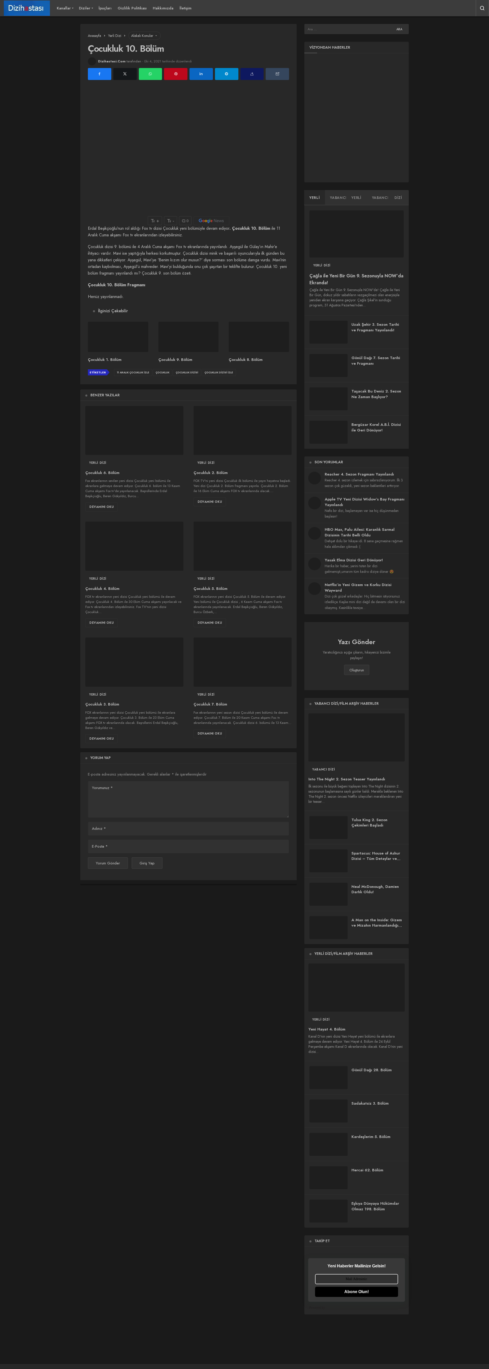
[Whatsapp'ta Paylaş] (150, 74)
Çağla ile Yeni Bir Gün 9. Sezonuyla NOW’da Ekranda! (356, 279)
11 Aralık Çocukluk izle (133, 372)
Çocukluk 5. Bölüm (210, 588)
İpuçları (105, 8)
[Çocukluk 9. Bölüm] (188, 337)
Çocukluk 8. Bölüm (246, 359)
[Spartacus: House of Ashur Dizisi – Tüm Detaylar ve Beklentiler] (328, 860)
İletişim (186, 8)
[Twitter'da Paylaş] (125, 74)
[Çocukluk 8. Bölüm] (259, 337)
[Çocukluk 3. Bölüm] (134, 662)
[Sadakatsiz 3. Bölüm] (328, 1111)
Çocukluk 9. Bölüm (175, 359)
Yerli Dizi (97, 462)
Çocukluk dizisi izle (219, 372)
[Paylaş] (252, 74)
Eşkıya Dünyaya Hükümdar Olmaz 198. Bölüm (375, 1206)
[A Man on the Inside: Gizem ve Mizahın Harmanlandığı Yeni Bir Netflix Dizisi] (328, 927)
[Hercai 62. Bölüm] (328, 1177)
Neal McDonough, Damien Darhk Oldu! (375, 889)
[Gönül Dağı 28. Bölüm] (328, 1077)
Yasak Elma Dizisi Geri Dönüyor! (354, 560)
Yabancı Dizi (323, 769)
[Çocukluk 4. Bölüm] (134, 546)
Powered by (317, 1307)
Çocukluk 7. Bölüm (210, 704)
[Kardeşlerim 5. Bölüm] (328, 1144)
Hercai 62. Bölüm (367, 1170)
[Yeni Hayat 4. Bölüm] (356, 988)
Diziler (84, 8)
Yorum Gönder (108, 863)
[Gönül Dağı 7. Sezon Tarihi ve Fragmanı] (328, 365)
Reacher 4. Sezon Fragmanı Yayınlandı (359, 474)
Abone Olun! (356, 1292)
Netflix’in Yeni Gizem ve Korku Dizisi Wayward (358, 587)
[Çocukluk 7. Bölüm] (243, 662)
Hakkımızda (163, 8)
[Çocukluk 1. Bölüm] (118, 337)
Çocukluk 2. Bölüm (211, 473)
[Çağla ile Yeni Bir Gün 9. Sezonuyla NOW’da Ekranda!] (356, 233)
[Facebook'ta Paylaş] (99, 74)
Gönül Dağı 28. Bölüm (371, 1070)
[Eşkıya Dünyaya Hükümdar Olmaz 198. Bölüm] (328, 1211)
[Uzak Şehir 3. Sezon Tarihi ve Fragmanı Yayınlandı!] (328, 332)
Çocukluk (162, 372)
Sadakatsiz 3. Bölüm (370, 1103)
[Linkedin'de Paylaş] (201, 74)
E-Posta (100, 846)
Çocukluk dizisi (187, 372)
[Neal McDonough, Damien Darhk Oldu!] (328, 894)
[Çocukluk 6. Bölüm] (134, 430)
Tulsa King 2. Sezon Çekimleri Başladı (369, 822)
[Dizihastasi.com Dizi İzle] (27, 8)
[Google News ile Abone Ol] (211, 220)
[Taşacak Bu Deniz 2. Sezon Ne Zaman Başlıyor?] (328, 398)
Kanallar (64, 8)
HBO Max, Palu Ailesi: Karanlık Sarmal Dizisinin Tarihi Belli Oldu (360, 532)
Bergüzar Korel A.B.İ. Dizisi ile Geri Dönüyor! (376, 427)
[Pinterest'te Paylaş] (175, 74)
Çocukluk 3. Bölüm (102, 704)
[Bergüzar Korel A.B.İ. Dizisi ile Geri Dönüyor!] (328, 432)
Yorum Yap (100, 757)
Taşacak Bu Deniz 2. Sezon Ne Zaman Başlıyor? (376, 394)
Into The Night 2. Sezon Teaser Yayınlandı (346, 779)
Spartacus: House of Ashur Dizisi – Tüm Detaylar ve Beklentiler (375, 858)
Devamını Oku (101, 507)
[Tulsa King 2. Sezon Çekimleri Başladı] (328, 827)
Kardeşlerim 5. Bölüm (370, 1137)
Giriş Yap (147, 863)
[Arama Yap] (482, 8)
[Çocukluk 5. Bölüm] (243, 546)
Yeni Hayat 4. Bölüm (326, 1029)
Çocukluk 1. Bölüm (104, 359)
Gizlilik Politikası (132, 8)
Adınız (99, 828)
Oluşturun (356, 670)
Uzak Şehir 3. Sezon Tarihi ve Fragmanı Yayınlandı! (375, 327)
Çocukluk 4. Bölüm (102, 588)
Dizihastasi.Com (112, 61)
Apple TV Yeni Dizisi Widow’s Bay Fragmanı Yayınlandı (364, 502)
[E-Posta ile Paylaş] (277, 74)
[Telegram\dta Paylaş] (226, 74)
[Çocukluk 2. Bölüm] (243, 430)
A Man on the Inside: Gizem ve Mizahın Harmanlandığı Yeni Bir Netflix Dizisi (376, 925)
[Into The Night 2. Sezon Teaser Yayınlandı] (356, 737)
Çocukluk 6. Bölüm (102, 473)
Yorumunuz (102, 788)
